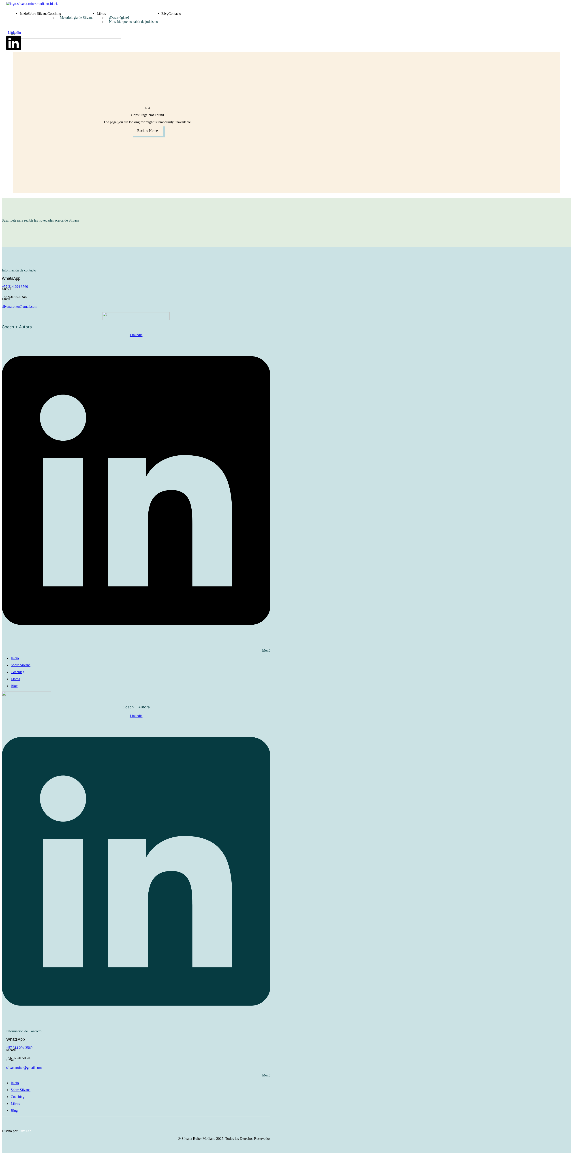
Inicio (24, 13)
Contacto (174, 13)
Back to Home (147, 130)
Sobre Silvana (37, 13)
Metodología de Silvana (76, 17)
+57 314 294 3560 (15, 286)
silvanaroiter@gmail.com (19, 306)
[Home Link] (66, 37)
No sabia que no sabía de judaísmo (133, 21)
